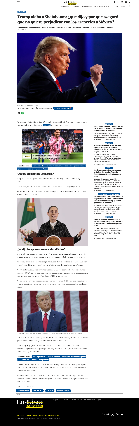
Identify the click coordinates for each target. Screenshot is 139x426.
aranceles (46, 125)
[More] (70, 6)
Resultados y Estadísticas (108, 194)
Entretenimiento (100, 6)
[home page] (69, 2)
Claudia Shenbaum (23, 390)
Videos (122, 6)
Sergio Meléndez (110, 190)
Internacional (86, 6)
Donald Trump (37, 390)
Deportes (65, 6)
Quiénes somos (20, 415)
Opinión (114, 6)
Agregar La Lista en (61, 108)
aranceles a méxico (63, 390)
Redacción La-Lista (111, 139)
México (76, 6)
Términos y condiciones (52, 415)
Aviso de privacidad (38, 415)
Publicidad (29, 415)
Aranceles (50, 390)
